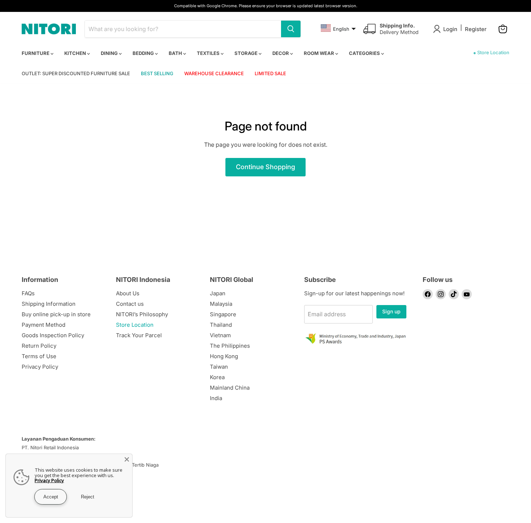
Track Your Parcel (139, 335)
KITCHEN (75, 53)
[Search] (291, 29)
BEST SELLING (157, 73)
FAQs (28, 293)
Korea (217, 377)
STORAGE (246, 53)
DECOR (281, 53)
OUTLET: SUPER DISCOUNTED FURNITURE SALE (76, 73)
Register (476, 29)
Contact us (130, 303)
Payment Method (43, 324)
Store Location (135, 324)
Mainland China (230, 387)
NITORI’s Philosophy (142, 314)
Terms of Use (39, 356)
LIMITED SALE (270, 73)
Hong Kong (224, 356)
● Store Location (491, 52)
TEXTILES (209, 53)
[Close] (126, 459)
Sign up (391, 311)
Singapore (223, 314)
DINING (110, 53)
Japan (217, 293)
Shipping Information (48, 303)
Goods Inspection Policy (53, 335)
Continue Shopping (265, 167)
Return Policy (39, 345)
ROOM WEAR (319, 53)
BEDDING (144, 53)
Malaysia (221, 303)
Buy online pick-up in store (56, 314)
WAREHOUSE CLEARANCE (214, 73)
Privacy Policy (40, 366)
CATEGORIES (365, 53)
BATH (176, 53)
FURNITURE (36, 53)
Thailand (221, 324)
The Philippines (230, 345)
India (216, 398)
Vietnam (220, 335)
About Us (127, 293)
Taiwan (219, 366)
